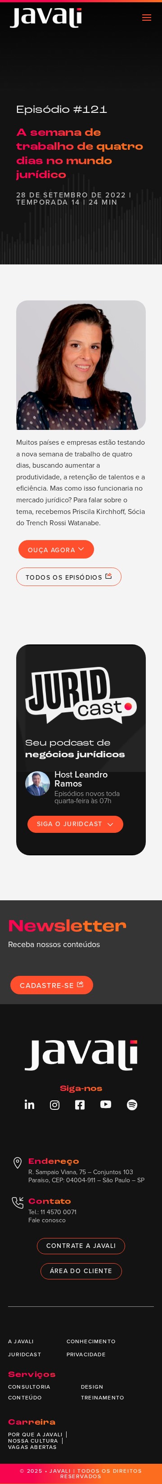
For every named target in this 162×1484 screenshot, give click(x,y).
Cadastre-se (48, 985)
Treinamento (102, 1398)
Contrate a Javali (81, 1246)
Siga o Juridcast (69, 824)
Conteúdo (25, 1398)
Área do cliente (81, 1271)
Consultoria (29, 1387)
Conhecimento (91, 1341)
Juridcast (24, 1354)
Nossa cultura (33, 1441)
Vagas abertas (32, 1447)
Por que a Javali (35, 1434)
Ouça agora (52, 550)
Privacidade (86, 1354)
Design (92, 1387)
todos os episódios (65, 577)
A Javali (21, 1341)
